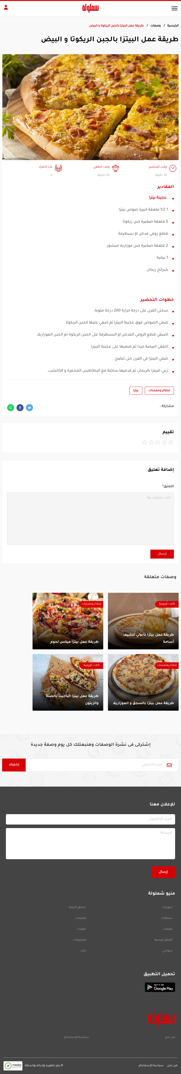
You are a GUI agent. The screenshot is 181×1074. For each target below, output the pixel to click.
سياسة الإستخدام (76, 1037)
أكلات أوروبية (167, 604)
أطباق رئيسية (163, 940)
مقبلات (168, 929)
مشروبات (79, 940)
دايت (83, 951)
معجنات (80, 918)
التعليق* (168, 486)
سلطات (167, 918)
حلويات (81, 929)
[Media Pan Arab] (13, 1065)
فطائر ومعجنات (159, 390)
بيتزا (136, 390)
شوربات (167, 907)
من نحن (170, 1037)
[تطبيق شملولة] (90, 987)
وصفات (155, 26)
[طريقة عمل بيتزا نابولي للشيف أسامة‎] (143, 621)
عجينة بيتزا (158, 198)
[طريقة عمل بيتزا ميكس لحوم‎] (68, 621)
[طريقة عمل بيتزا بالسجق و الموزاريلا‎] (143, 682)
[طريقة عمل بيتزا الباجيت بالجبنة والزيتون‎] (68, 682)
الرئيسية (173, 26)
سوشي (167, 951)
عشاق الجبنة (77, 907)
